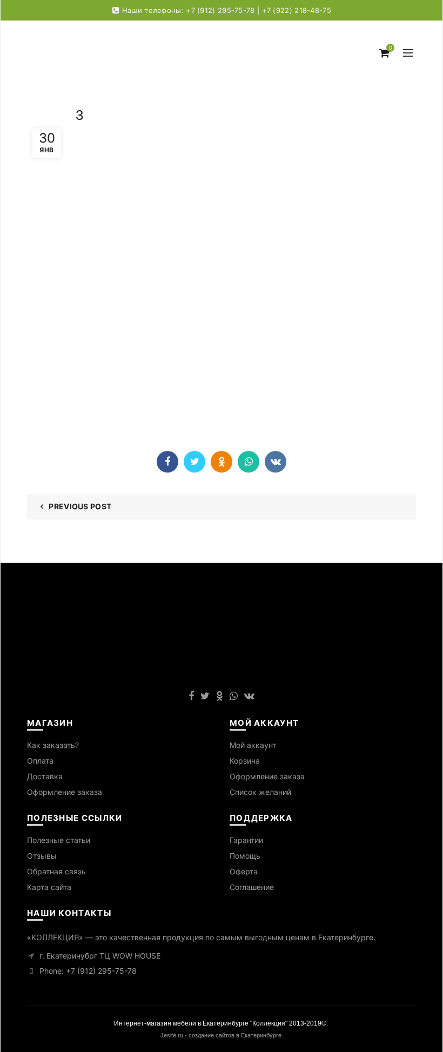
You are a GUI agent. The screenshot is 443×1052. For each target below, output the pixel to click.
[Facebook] (167, 462)
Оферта (244, 871)
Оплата (40, 760)
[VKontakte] (275, 462)
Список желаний (260, 792)
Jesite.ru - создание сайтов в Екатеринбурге (220, 1035)
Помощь (245, 855)
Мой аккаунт (253, 745)
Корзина (245, 760)
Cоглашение (252, 887)
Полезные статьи (58, 840)
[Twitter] (194, 462)
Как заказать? (53, 745)
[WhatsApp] (248, 462)
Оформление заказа (64, 792)
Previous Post (80, 506)
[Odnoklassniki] (221, 462)
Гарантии (246, 840)
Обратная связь (56, 871)
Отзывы (42, 855)
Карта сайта (49, 887)
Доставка (45, 776)
